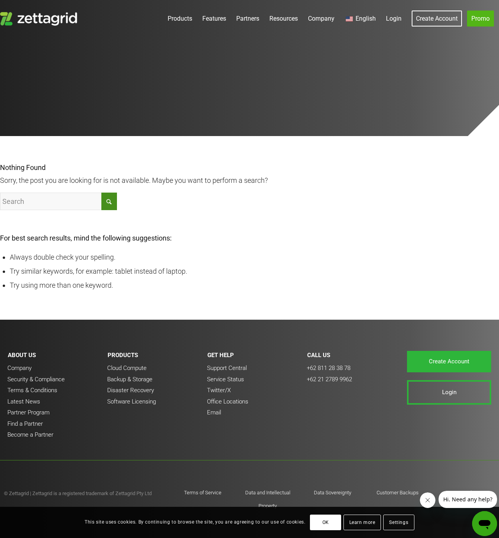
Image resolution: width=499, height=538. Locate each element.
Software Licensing (131, 401)
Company (19, 368)
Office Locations (227, 401)
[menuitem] (180, 18)
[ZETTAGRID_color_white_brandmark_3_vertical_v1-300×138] (40, 18)
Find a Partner (25, 423)
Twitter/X (219, 390)
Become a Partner (30, 434)
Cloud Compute (127, 368)
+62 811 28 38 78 (328, 368)
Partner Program (28, 412)
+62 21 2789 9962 (329, 379)
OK (325, 522)
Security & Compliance (36, 379)
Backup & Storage (129, 379)
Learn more (362, 522)
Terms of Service (202, 493)
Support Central (227, 368)
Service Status (225, 379)
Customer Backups (398, 493)
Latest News (23, 401)
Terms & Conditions (32, 390)
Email (214, 412)
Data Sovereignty (332, 493)
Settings (398, 522)
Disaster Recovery (130, 390)
